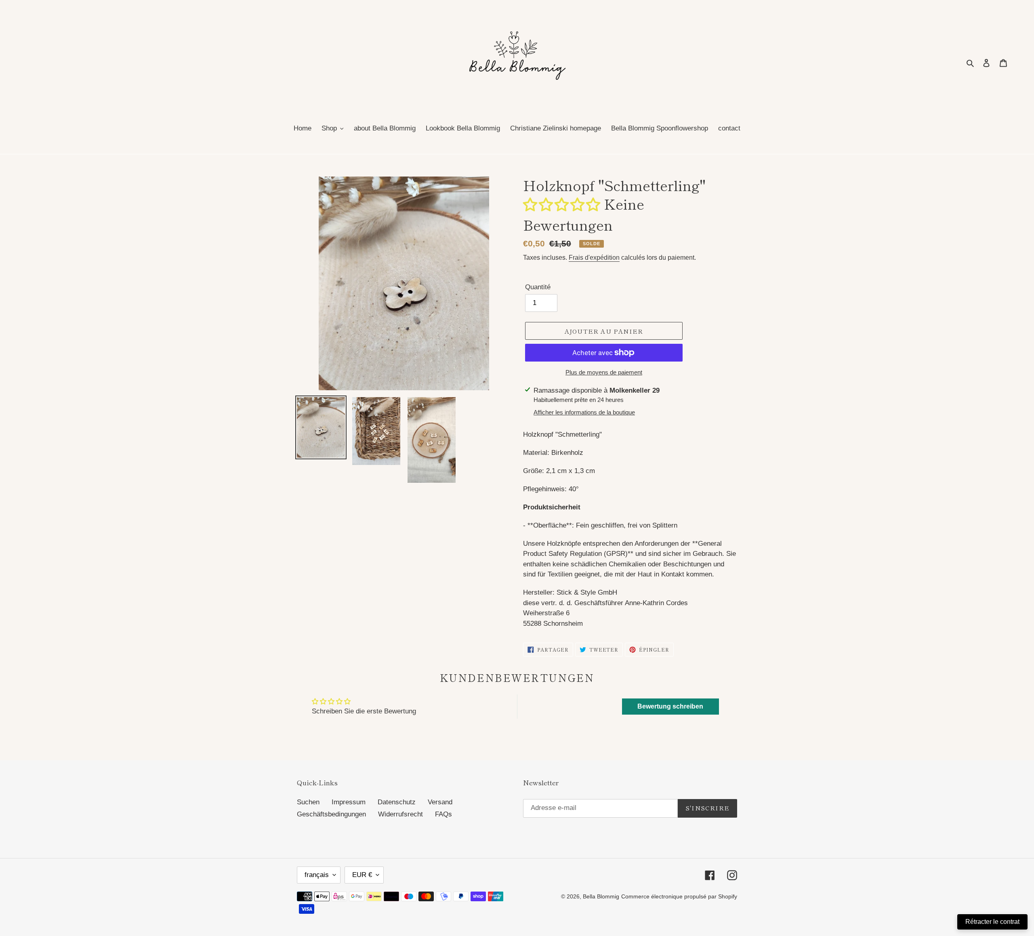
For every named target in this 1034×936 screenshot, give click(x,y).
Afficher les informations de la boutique (584, 412)
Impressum (349, 802)
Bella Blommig (601, 896)
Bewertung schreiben (670, 706)
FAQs (443, 814)
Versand (440, 802)
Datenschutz (397, 802)
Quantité (538, 287)
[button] (561, 203)
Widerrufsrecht (400, 814)
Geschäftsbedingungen (331, 814)
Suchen (308, 802)
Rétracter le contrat (992, 921)
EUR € (362, 875)
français (317, 875)
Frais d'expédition (594, 257)
